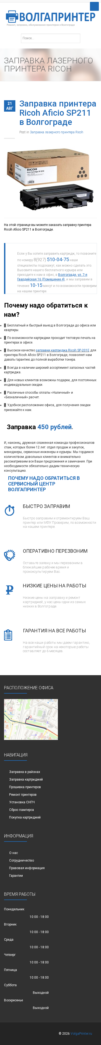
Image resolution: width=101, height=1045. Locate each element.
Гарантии (16, 876)
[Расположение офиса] (31, 719)
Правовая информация (27, 868)
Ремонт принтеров (23, 795)
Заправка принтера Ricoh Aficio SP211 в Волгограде (57, 113)
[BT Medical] (50, 15)
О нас (13, 853)
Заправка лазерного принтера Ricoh (56, 132)
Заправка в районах (24, 772)
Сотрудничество (21, 860)
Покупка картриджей (25, 817)
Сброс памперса (21, 810)
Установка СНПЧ (22, 802)
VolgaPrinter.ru (81, 1034)
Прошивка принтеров (25, 787)
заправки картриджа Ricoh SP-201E (62, 350)
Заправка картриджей (26, 779)
